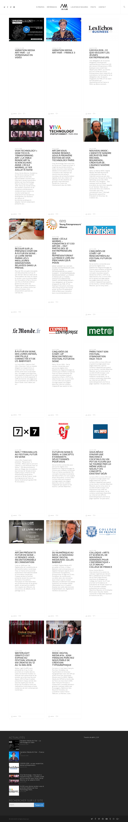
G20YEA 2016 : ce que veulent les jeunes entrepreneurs (31, 764)
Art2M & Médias (21, 222)
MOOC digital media (98, 121)
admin (15, 113)
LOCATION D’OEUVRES (79, 7)
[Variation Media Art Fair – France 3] (14, 756)
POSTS (93, 7)
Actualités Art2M (22, 21)
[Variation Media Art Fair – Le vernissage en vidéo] (14, 745)
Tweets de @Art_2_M (91, 737)
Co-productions (58, 523)
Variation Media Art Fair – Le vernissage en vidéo (30, 741)
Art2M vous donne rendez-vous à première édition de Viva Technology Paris (32, 787)
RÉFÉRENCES (52, 7)
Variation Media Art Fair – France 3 (32, 753)
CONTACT (102, 7)
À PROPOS (40, 7)
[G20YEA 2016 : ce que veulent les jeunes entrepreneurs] (14, 768)
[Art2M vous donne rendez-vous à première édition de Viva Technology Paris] (14, 791)
